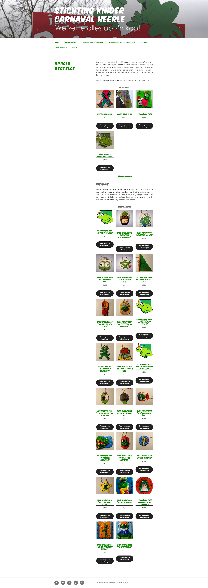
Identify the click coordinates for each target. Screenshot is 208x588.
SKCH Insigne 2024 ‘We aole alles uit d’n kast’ (105, 547)
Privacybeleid (101, 583)
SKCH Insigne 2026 (144, 114)
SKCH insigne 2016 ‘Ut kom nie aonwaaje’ (104, 457)
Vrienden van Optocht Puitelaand (122, 42)
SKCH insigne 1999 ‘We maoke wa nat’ (144, 234)
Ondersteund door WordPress (117, 583)
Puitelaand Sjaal (105, 114)
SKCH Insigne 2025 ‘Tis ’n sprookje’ (124, 546)
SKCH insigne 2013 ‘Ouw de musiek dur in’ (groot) (144, 366)
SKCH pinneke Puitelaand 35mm (104, 155)
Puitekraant (143, 42)
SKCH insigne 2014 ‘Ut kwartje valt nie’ (124, 413)
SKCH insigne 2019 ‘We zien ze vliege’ (144, 456)
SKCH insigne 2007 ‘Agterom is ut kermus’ (144, 322)
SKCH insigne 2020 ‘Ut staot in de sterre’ (105, 502)
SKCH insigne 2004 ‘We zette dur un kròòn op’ (124, 324)
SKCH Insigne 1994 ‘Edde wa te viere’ (105, 232)
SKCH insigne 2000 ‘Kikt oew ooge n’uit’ (105, 279)
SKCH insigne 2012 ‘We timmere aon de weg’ (124, 368)
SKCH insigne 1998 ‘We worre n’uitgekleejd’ (124, 235)
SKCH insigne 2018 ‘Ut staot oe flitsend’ (124, 457)
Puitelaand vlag (124, 114)
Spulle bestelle (60, 47)
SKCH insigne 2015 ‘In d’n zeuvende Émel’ (144, 413)
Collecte (74, 47)
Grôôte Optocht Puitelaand (93, 42)
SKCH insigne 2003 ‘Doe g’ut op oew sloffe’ (105, 324)
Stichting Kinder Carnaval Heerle (90, 14)
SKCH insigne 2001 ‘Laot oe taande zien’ (124, 279)
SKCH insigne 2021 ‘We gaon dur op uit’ (124, 502)
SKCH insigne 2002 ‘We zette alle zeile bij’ (144, 279)
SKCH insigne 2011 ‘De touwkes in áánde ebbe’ (105, 368)
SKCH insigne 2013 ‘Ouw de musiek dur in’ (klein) (104, 413)
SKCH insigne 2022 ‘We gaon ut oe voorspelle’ (144, 502)
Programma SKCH (70, 42)
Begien (57, 42)
